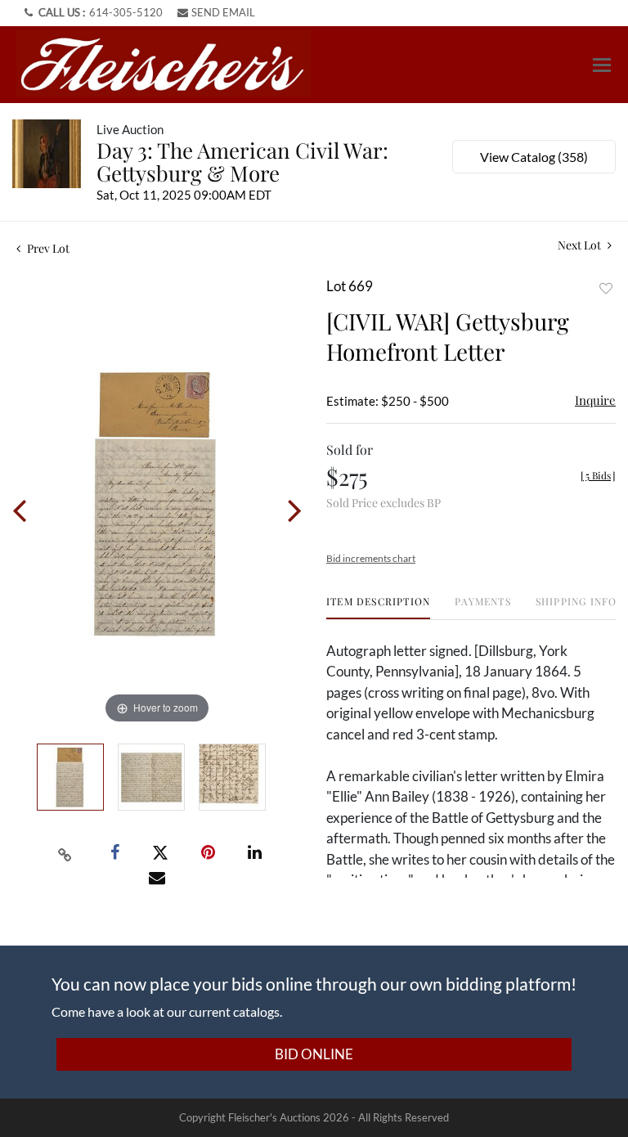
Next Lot (580, 245)
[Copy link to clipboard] (65, 853)
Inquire (595, 400)
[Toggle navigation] (602, 65)
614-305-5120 (126, 12)
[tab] (378, 607)
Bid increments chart (370, 558)
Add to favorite (606, 288)
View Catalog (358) (534, 156)
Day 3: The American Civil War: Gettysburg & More (242, 161)
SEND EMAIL (223, 12)
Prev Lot (47, 248)
